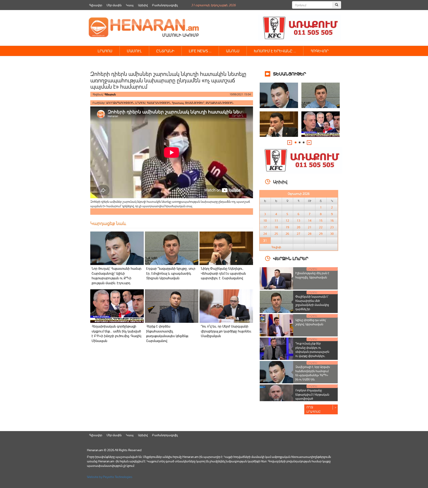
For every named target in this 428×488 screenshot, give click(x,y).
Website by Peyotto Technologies (109, 477)
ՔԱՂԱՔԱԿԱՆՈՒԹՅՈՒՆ (219, 102)
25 (276, 234)
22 (321, 227)
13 (298, 220)
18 (276, 227)
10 (265, 220)
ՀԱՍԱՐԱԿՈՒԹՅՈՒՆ (159, 102)
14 (309, 220)
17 (265, 227)
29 (321, 234)
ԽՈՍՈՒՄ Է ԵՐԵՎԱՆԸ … (275, 50)
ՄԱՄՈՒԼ (134, 50)
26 (287, 234)
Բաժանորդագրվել (165, 5)
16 (332, 220)
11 (276, 220)
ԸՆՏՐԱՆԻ (165, 50)
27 (298, 234)
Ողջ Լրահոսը (314, 409)
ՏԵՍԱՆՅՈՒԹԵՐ (194, 102)
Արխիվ (143, 5)
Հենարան (110, 94)
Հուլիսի (276, 247)
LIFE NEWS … (200, 50)
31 (265, 240)
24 (265, 234)
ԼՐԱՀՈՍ (105, 50)
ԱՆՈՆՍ (232, 50)
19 (287, 227)
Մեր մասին (114, 5)
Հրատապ (178, 102)
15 (321, 220)
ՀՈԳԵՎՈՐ (320, 50)
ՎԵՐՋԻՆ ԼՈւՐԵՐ (290, 258)
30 (332, 234)
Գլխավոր (95, 5)
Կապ (130, 5)
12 (287, 220)
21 (309, 227)
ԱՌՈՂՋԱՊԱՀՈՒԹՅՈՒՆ (120, 102)
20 (298, 227)
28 (309, 234)
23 (332, 227)
